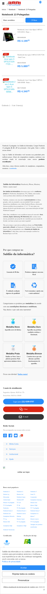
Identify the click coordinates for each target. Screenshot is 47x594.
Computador (33, 497)
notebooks (13, 168)
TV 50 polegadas (7, 505)
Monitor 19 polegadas (8, 502)
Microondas (6, 497)
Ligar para (23, 402)
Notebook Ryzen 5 (21, 510)
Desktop (19, 516)
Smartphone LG (34, 513)
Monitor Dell (6, 521)
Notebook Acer (7, 513)
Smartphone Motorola (8, 516)
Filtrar (34, 20)
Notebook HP (20, 500)
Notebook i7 (33, 491)
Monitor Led (20, 494)
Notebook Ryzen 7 (35, 510)
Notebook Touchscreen (9, 529)
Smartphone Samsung (35, 500)
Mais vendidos (12, 20)
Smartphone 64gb (7, 525)
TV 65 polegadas (34, 521)
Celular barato (6, 500)
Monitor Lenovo (34, 519)
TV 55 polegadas (21, 521)
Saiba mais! (23, 374)
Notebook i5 (6, 491)
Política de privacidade (11, 561)
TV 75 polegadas (34, 508)
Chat (25, 409)
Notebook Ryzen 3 (8, 510)
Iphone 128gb (33, 505)
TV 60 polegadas (21, 508)
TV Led (19, 502)
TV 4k (18, 505)
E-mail (25, 417)
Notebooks (6, 508)
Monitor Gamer (21, 519)
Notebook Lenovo (21, 513)
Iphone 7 (32, 516)
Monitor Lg (6, 494)
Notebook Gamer (21, 497)
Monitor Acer (33, 502)
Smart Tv (32, 494)
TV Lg (5, 519)
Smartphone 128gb (21, 525)
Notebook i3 (20, 491)
